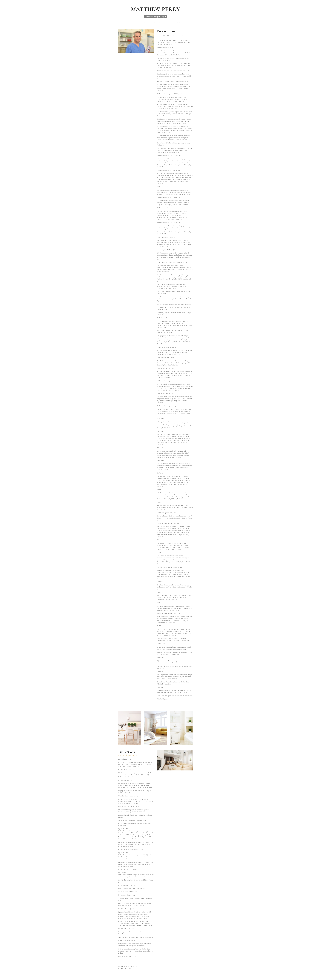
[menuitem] (125, 23)
